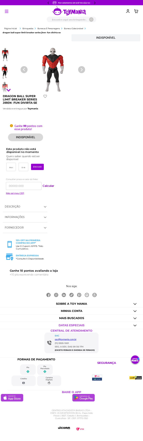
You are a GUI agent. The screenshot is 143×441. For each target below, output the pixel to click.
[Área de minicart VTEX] (137, 11)
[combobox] (71, 19)
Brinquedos (27, 28)
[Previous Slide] (48, 3)
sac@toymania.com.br (65, 339)
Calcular (48, 186)
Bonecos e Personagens (48, 28)
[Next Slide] (94, 3)
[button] (25, 207)
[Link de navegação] (69, 11)
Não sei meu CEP (15, 193)
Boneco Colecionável (73, 28)
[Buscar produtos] (91, 19)
